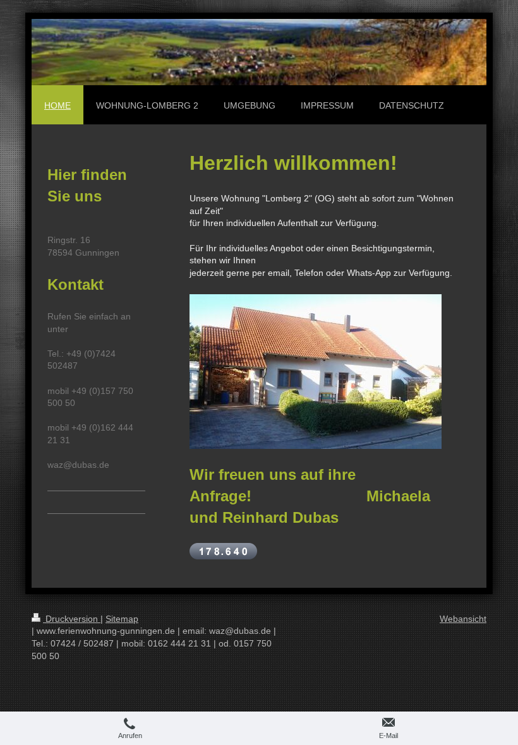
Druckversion (71, 619)
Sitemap (121, 619)
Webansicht (463, 619)
